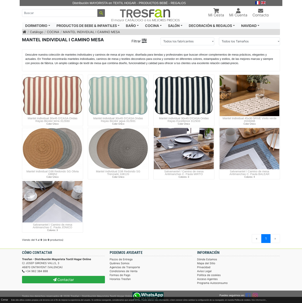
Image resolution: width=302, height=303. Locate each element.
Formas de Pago (120, 275)
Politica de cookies (209, 275)
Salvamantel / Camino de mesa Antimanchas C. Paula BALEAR (249, 173)
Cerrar (4, 299)
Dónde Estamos (207, 259)
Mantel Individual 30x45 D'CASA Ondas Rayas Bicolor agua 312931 (118, 120)
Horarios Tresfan (120, 279)
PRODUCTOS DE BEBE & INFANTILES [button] (86, 26)
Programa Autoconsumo (212, 283)
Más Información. (259, 300)
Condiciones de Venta (123, 271)
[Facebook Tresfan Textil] (247, 295)
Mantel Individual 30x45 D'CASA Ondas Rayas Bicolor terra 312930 (52, 120)
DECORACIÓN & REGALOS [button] (210, 26)
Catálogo (36, 32)
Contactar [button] (65, 279)
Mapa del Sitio (206, 263)
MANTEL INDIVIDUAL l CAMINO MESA (91, 32)
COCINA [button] (152, 26)
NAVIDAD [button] (249, 26)
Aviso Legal (204, 271)
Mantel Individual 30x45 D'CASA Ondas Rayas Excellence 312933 (184, 120)
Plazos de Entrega (121, 259)
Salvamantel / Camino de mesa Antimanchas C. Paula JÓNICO (52, 226)
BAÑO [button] (131, 26)
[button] (216, 13)
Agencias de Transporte (125, 267)
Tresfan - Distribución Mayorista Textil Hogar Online (101, 295)
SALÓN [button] (174, 26)
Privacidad (203, 267)
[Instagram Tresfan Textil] (255, 295)
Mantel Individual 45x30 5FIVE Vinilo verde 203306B (250, 120)
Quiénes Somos (119, 263)
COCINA (53, 32)
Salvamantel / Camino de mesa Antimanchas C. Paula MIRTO (184, 173)
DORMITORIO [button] (36, 26)
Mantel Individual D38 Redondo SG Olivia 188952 (52, 173)
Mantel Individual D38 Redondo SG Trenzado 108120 (118, 173)
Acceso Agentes (207, 279)
